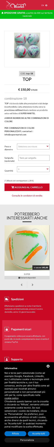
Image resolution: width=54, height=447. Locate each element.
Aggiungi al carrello (28, 187)
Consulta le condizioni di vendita (27, 195)
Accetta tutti (38, 433)
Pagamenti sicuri (21, 329)
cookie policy (11, 398)
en (42, 5)
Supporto (17, 359)
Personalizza (27, 440)
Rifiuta (15, 433)
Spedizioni (17, 299)
